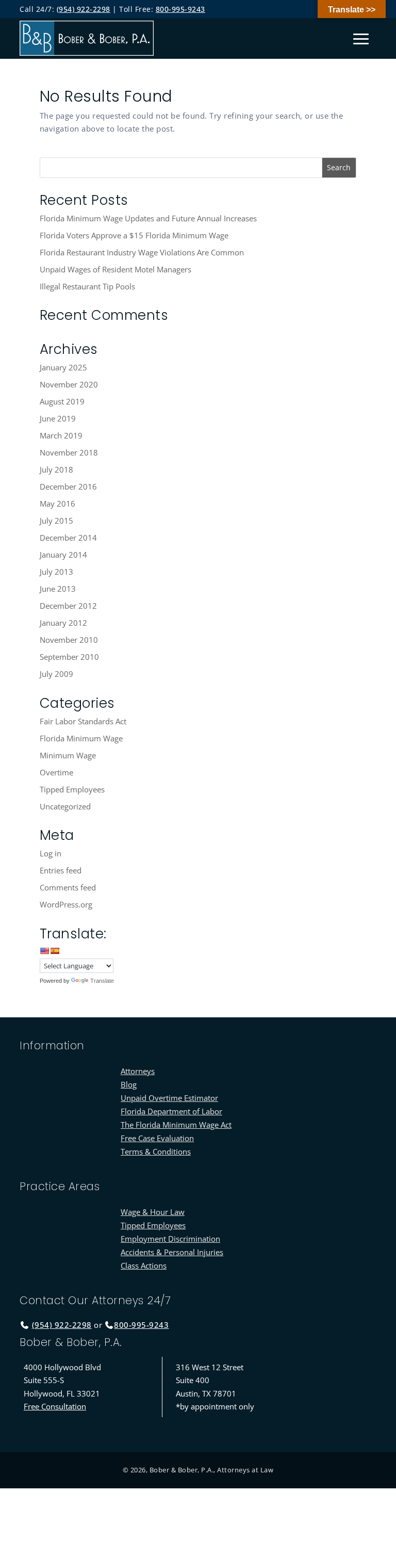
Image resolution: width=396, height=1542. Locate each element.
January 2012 (63, 623)
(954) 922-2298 (83, 9)
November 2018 (69, 452)
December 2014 (68, 537)
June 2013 (58, 588)
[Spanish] (54, 951)
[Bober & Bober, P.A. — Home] (87, 38)
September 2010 (69, 657)
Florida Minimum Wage (81, 738)
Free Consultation (55, 1406)
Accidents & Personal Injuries (172, 1252)
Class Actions (144, 1265)
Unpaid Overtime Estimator (169, 1098)
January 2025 (63, 367)
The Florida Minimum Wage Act (176, 1124)
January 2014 (63, 554)
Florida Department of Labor (171, 1111)
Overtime (56, 772)
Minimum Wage (68, 755)
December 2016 (68, 486)
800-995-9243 (180, 9)
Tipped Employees (72, 789)
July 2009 (56, 674)
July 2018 (56, 469)
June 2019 (58, 418)
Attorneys (138, 1071)
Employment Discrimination (170, 1238)
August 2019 (62, 401)
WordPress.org (66, 904)
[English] (44, 951)
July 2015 (56, 520)
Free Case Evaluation (157, 1138)
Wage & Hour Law (153, 1212)
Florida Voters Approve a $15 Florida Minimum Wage (134, 235)
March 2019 (61, 435)
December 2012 (68, 605)
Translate (102, 981)
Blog (129, 1084)
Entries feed (60, 870)
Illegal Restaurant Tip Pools (87, 286)
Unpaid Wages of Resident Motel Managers (115, 269)
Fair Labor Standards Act (83, 721)
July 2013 (56, 571)
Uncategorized (65, 806)
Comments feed (68, 887)
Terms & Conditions (156, 1151)
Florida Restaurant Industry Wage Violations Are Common (142, 252)
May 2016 (57, 503)
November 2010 (69, 640)
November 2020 (69, 384)
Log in (50, 853)
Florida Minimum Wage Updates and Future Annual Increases (148, 218)
